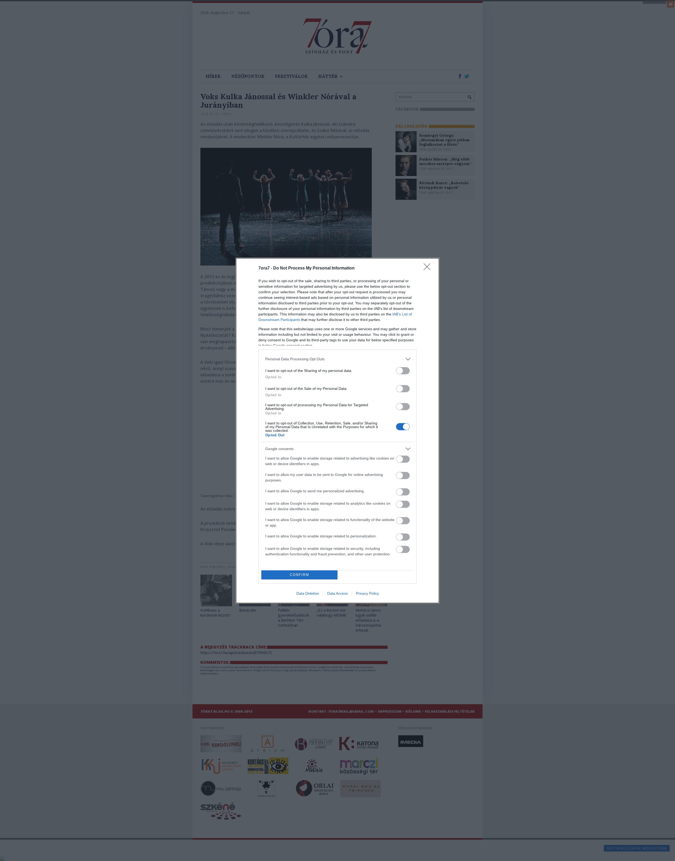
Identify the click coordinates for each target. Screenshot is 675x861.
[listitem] (337, 359)
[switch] (403, 370)
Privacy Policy (367, 593)
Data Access (337, 593)
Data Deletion (307, 593)
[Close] (429, 268)
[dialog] (337, 430)
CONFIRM (299, 575)
